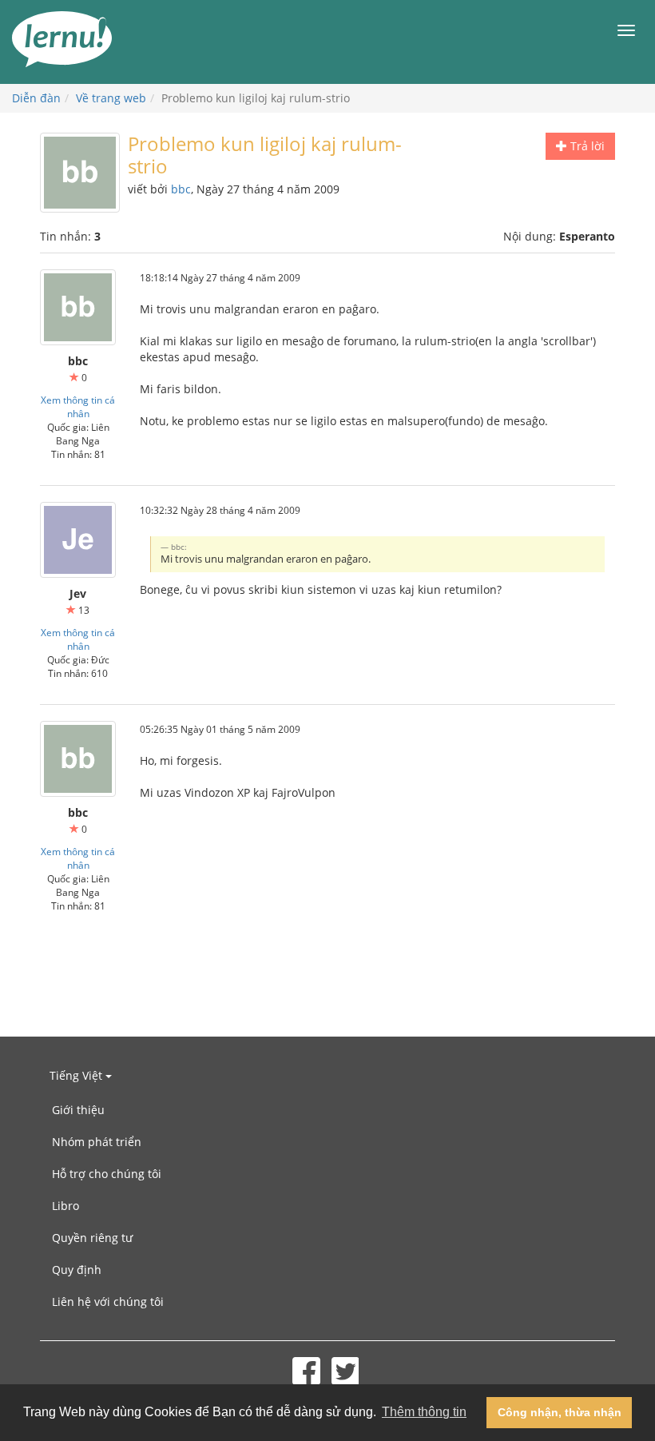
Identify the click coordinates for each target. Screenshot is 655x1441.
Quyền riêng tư (92, 1237)
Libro (65, 1205)
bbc (181, 189)
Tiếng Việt (77, 1075)
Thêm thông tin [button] (424, 1412)
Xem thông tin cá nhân (78, 406)
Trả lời (586, 145)
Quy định (76, 1269)
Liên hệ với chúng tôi (108, 1301)
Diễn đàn (36, 97)
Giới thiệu (78, 1109)
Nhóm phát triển (96, 1141)
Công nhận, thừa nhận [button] (559, 1412)
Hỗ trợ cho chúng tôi (106, 1173)
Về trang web (111, 97)
